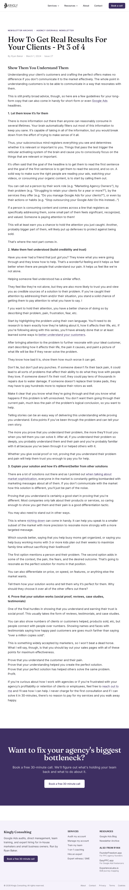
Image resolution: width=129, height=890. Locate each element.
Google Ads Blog (108, 836)
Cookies (121, 885)
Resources (69, 5)
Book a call (117, 5)
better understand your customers (62, 334)
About (86, 5)
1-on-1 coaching (76, 849)
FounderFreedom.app (111, 852)
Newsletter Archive (20, 30)
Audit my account (77, 836)
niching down (36, 520)
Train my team (75, 845)
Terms (112, 885)
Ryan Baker (17, 56)
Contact (98, 5)
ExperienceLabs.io (109, 868)
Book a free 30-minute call (64, 783)
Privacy (102, 885)
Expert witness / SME (79, 858)
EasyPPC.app (107, 860)
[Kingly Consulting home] (11, 6)
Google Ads (100, 100)
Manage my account (78, 840)
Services (52, 5)
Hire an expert (75, 854)
